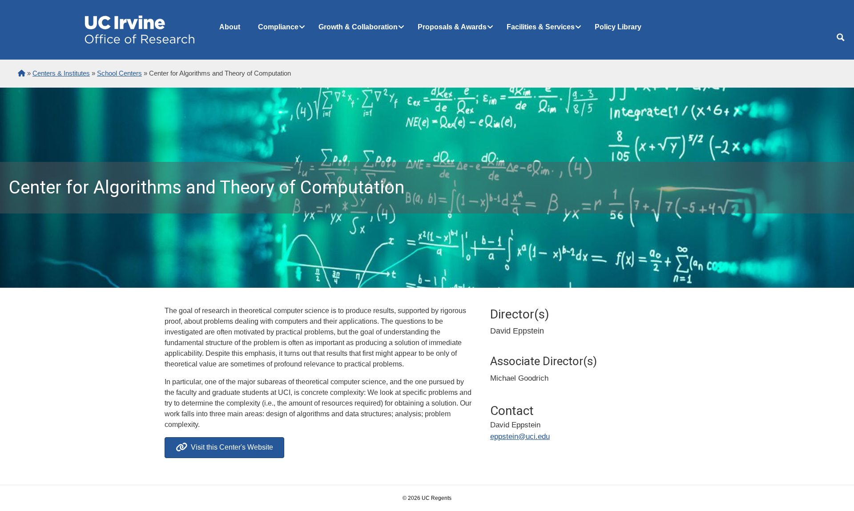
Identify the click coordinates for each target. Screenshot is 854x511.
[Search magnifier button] (840, 37)
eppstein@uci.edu (520, 436)
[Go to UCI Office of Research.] (21, 73)
